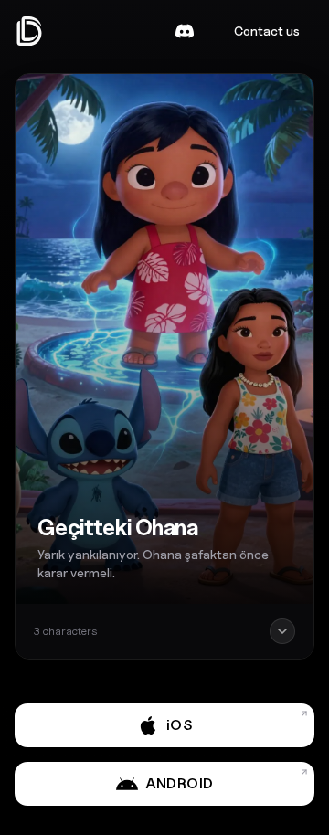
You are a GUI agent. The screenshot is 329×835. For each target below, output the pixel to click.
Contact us (267, 30)
